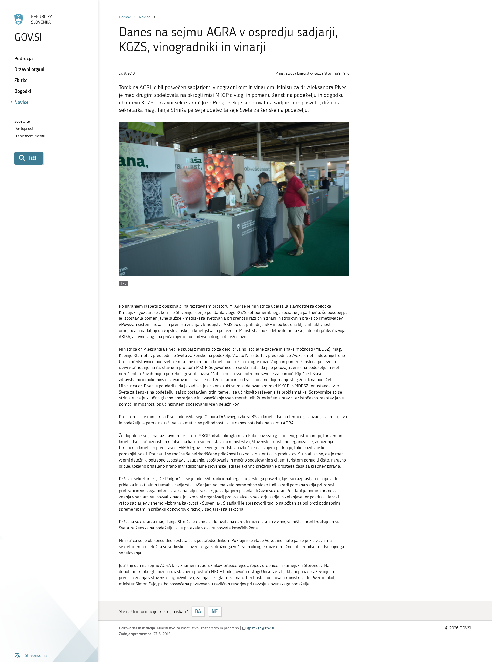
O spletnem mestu (29, 136)
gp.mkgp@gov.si (260, 628)
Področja (23, 58)
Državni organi (29, 69)
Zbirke (21, 80)
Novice (21, 102)
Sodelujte (22, 121)
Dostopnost (23, 128)
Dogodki (22, 91)
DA (198, 611)
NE (215, 611)
